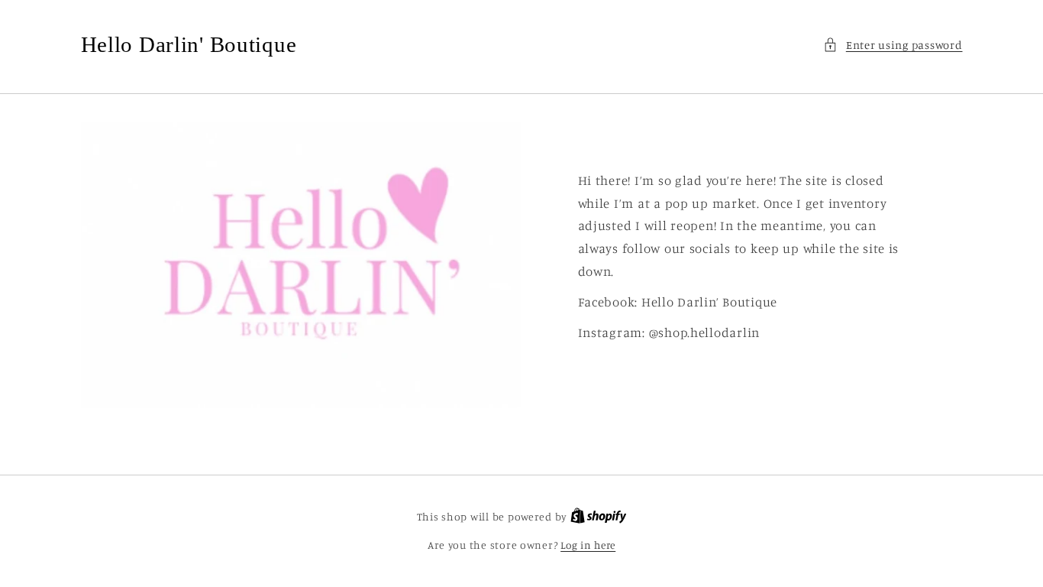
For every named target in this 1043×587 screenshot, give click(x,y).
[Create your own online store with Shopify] (598, 517)
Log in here (587, 545)
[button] (892, 45)
